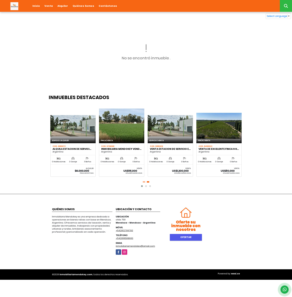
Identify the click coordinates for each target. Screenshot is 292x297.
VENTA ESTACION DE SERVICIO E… (170, 149)
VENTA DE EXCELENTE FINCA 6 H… (219, 149)
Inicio (36, 6)
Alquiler (62, 6)
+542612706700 (124, 230)
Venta (48, 6)
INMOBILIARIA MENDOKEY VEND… (121, 149)
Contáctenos (108, 6)
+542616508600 (124, 238)
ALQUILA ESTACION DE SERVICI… (72, 149)
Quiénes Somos (83, 6)
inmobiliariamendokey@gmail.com (135, 246)
